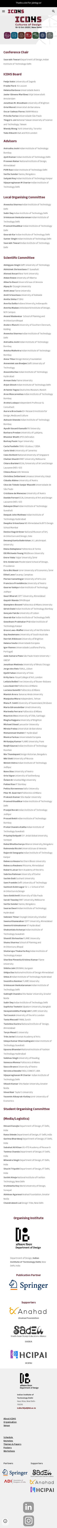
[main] (28, 627)
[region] (28, 3)
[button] (3, 11)
